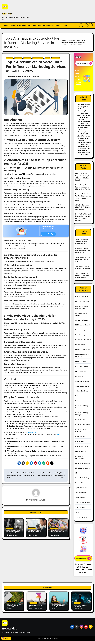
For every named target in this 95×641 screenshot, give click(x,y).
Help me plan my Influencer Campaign (47, 25)
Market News (47, 58)
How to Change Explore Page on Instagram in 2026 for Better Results (82, 187)
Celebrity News (80, 344)
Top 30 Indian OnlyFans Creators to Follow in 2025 (82, 260)
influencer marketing (23, 76)
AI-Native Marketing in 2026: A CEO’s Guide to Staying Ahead (82, 207)
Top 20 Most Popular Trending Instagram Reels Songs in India (81, 241)
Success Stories (80, 483)
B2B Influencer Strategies (83, 325)
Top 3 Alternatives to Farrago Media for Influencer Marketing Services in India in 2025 (84, 109)
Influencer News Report (82, 424)
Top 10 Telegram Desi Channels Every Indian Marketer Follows (82, 275)
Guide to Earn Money (27, 58)
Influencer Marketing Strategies (38, 58)
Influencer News (80, 419)
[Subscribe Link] (86, 25)
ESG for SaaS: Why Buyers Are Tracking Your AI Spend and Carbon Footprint (14, 606)
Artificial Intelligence (81, 320)
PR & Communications (82, 468)
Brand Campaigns (81, 330)
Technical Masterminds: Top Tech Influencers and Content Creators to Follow (58, 606)
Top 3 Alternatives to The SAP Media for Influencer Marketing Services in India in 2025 (21, 475)
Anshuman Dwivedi (37, 500)
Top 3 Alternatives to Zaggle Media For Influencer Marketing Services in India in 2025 (84, 140)
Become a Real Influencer (20, 25)
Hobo (77, 396)
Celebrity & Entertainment (83, 340)
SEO (76, 473)
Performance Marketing (82, 463)
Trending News (80, 507)
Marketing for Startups (82, 446)
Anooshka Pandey (13, 535)
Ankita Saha (34, 535)
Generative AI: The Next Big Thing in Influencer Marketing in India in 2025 (34, 456)
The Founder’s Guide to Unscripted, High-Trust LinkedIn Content (34, 532)
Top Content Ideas (81, 492)
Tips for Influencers (81, 488)
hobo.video (12, 76)
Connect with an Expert (48, 234)
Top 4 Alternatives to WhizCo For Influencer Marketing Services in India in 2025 (84, 130)
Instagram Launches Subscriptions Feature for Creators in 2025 (83, 251)
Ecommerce (79, 376)
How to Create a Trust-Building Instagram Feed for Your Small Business (57, 532)
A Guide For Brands (75, 40)
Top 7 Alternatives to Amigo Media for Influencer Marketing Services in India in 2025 (84, 119)
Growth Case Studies (18, 58)
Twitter (77, 512)
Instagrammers (80, 436)
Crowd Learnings (80, 361)
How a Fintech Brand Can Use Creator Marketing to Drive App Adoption (13, 532)
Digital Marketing (80, 371)
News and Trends (80, 451)
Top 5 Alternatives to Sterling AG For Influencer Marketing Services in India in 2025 (51, 475)
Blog (65, 25)
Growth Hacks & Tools (82, 386)
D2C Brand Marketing (82, 366)
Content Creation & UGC (83, 349)
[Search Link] (81, 25)
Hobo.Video (7, 13)
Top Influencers (80, 497)
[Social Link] (72, 627)
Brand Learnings (80, 335)
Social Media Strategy (82, 478)
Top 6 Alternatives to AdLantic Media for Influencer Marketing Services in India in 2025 (84, 151)
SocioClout (35, 76)
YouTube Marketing (81, 517)
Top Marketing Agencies (55, 58)
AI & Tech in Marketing (82, 301)
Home (6, 25)
